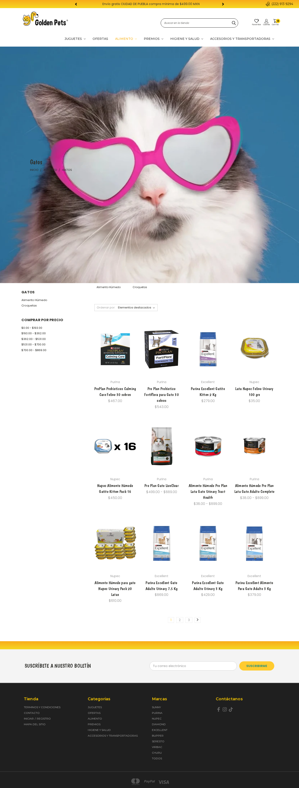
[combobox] (199, 23)
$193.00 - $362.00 (33, 333)
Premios (152, 39)
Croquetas (29, 305)
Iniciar (29, 718)
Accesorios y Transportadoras (240, 39)
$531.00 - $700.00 (33, 344)
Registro (44, 718)
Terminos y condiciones (42, 707)
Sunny (156, 707)
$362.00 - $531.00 (33, 339)
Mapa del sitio (35, 724)
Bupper (158, 735)
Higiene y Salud (185, 39)
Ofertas (100, 39)
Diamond (159, 724)
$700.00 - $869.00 (33, 350)
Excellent (159, 730)
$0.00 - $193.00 (31, 328)
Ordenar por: (106, 307)
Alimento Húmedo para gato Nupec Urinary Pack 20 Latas (115, 588)
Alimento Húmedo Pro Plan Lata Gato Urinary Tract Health (208, 491)
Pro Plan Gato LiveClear (161, 485)
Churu (157, 752)
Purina (157, 712)
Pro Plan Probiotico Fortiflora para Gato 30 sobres (161, 394)
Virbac (157, 747)
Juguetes (74, 39)
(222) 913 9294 (282, 4)
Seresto (158, 741)
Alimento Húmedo (34, 300)
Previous (287, 774)
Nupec (157, 718)
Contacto (32, 712)
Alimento (124, 39)
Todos (157, 758)
